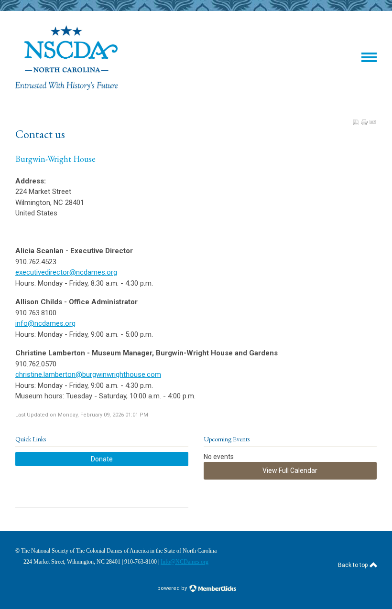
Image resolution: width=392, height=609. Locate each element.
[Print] (364, 122)
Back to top (353, 565)
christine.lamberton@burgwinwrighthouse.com (88, 374)
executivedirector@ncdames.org (66, 272)
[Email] (373, 122)
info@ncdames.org (45, 323)
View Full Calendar (289, 470)
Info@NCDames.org (184, 561)
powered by (172, 588)
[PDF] (355, 122)
